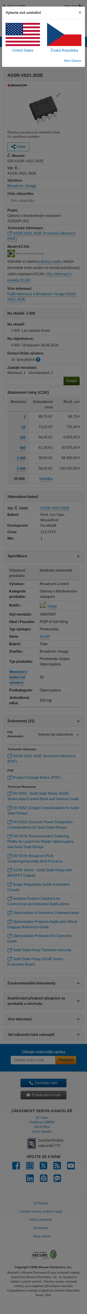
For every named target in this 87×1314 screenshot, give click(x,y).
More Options (72, 60)
